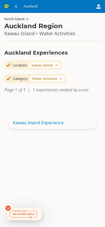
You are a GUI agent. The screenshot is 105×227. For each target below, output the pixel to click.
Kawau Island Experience (38, 123)
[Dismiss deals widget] (8, 208)
